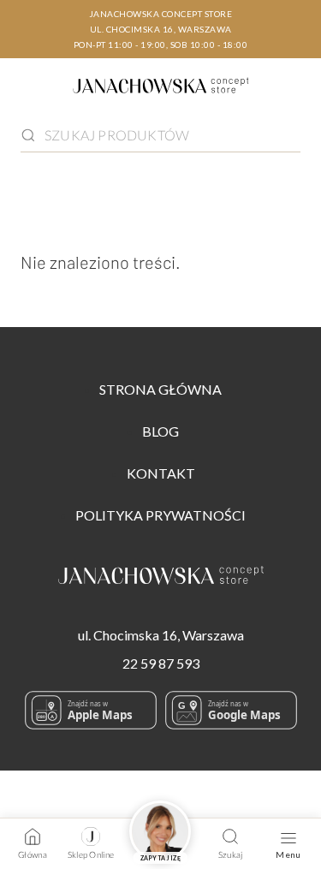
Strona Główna (160, 389)
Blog (160, 431)
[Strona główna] (161, 88)
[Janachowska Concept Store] (161, 578)
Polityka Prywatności (160, 515)
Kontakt (161, 473)
